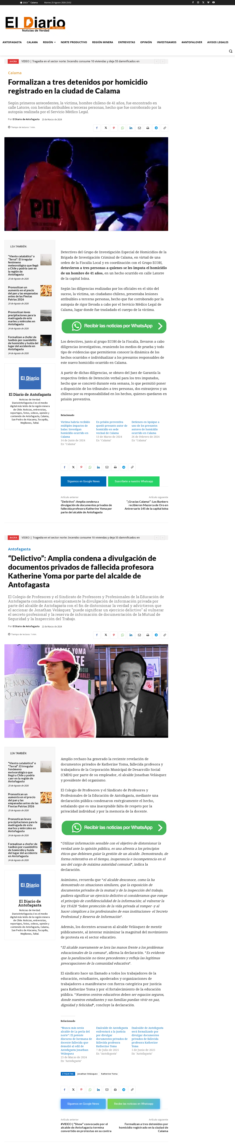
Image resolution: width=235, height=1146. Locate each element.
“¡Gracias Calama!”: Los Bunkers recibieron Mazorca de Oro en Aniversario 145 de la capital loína (146, 505)
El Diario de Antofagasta (26, 119)
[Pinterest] (114, 128)
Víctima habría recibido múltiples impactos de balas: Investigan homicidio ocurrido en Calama (75, 429)
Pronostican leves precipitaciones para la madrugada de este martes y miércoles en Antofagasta (22, 318)
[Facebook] (193, 3)
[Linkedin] (130, 128)
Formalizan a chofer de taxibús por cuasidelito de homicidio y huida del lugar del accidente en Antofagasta (23, 343)
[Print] (147, 128)
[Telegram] (156, 128)
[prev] (156, 61)
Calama (15, 73)
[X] (203, 3)
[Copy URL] (164, 128)
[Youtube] (213, 3)
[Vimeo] (208, 3)
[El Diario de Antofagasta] (30, 378)
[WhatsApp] (122, 128)
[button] (230, 51)
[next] (162, 61)
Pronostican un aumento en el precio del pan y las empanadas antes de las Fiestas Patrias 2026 (23, 293)
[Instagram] (198, 3)
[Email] (139, 128)
